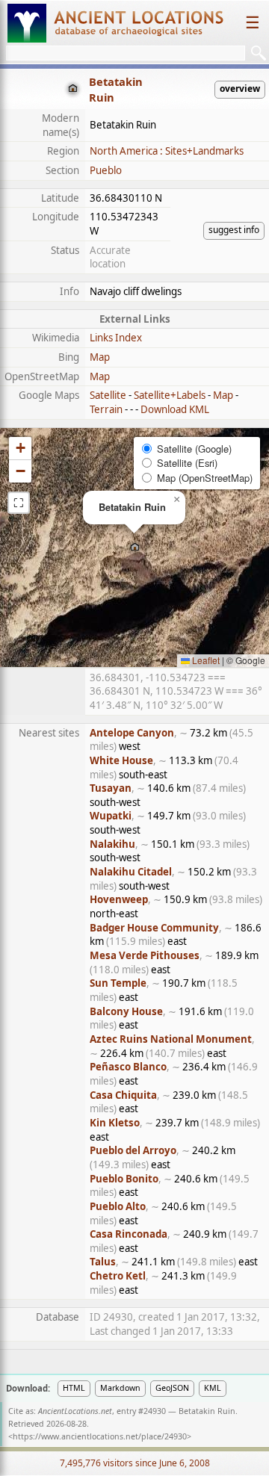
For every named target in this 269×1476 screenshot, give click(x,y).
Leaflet (205, 660)
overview (240, 88)
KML (212, 1388)
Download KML (174, 409)
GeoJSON (172, 1388)
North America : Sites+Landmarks (167, 151)
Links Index (116, 337)
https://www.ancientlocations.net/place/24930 (100, 1436)
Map (100, 357)
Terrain (106, 409)
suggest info (233, 229)
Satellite (108, 395)
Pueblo (106, 170)
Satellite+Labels (169, 395)
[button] (135, 548)
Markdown (120, 1388)
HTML (74, 1388)
